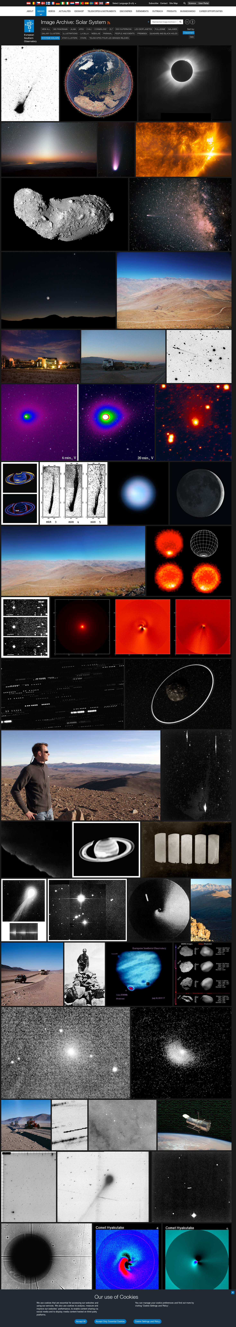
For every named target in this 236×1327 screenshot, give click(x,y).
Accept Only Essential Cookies (110, 1321)
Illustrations (70, 33)
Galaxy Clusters (51, 33)
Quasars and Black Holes (163, 33)
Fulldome (160, 29)
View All (46, 29)
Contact (163, 3)
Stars (83, 38)
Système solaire (50, 38)
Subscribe (153, 3)
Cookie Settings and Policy (147, 1321)
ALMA (73, 29)
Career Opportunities (211, 11)
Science (192, 3)
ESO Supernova (124, 29)
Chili (89, 29)
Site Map (173, 3)
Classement (189, 32)
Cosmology (100, 29)
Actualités (65, 11)
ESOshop (79, 11)
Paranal (107, 33)
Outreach (157, 11)
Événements (142, 11)
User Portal (203, 3)
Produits (171, 11)
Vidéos (51, 11)
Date (192, 37)
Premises (142, 33)
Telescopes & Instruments (102, 11)
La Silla (84, 33)
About (30, 11)
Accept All (81, 1321)
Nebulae (96, 33)
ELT (111, 29)
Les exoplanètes (143, 29)
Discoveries (126, 11)
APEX (81, 29)
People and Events (125, 33)
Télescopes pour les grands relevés (109, 38)
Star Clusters (69, 38)
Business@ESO (187, 11)
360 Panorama (60, 29)
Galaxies (172, 29)
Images (40, 11)
